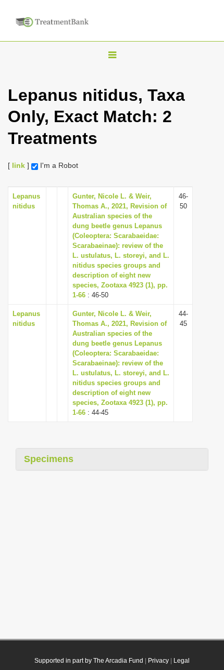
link (18, 165)
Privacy (158, 660)
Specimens (48, 459)
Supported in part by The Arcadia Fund (88, 660)
